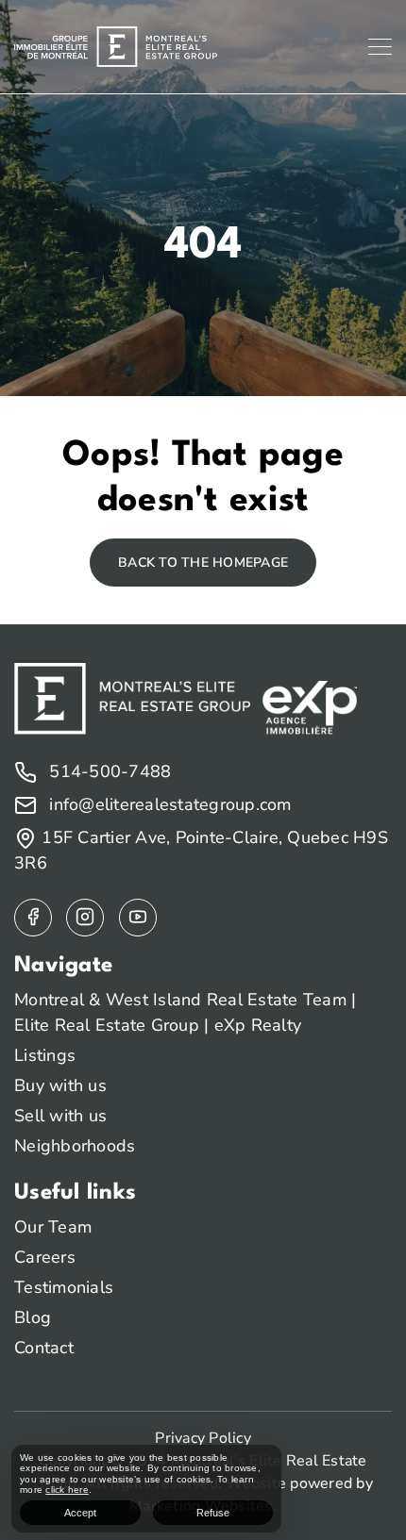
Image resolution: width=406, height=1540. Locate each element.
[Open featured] (138, 917)
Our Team (53, 1227)
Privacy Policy (203, 1438)
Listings (45, 1055)
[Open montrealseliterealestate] (33, 917)
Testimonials (63, 1287)
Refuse (212, 1512)
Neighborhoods (74, 1145)
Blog (32, 1317)
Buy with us (60, 1085)
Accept (80, 1512)
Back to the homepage (203, 562)
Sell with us (60, 1115)
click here (67, 1489)
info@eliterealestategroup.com (168, 804)
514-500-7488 (107, 771)
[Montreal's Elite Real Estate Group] (115, 45)
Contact (44, 1347)
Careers (45, 1257)
